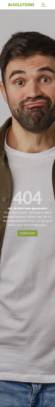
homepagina (27, 233)
